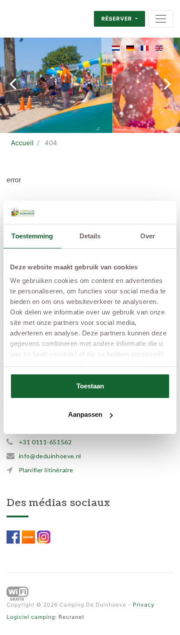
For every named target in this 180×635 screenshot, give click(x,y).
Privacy (144, 604)
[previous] (14, 84)
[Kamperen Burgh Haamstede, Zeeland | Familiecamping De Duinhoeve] (35, 19)
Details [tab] (90, 236)
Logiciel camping (31, 617)
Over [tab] (147, 236)
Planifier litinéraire (46, 470)
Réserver (117, 18)
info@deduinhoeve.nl (50, 456)
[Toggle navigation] (161, 19)
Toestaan (90, 386)
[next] (166, 84)
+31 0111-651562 (45, 442)
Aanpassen (85, 414)
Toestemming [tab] (32, 236)
